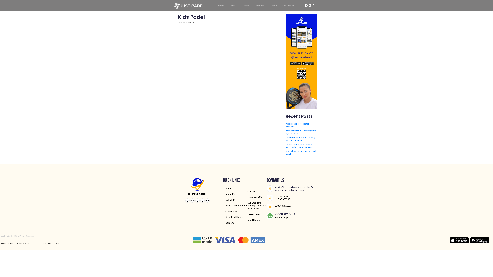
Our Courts (230, 199)
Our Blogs (252, 191)
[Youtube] (207, 200)
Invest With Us (254, 197)
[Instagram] (187, 200)
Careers (229, 222)
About (232, 5)
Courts (245, 5)
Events (274, 5)
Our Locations (254, 202)
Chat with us (285, 214)
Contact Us (288, 5)
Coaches (259, 5)
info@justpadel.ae (283, 206)
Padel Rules (253, 208)
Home (221, 5)
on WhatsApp (282, 217)
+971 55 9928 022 (283, 196)
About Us (230, 194)
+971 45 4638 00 (282, 199)
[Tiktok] (197, 200)
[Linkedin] (202, 200)
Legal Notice (253, 220)
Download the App (234, 217)
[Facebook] (192, 200)
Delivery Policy (254, 214)
